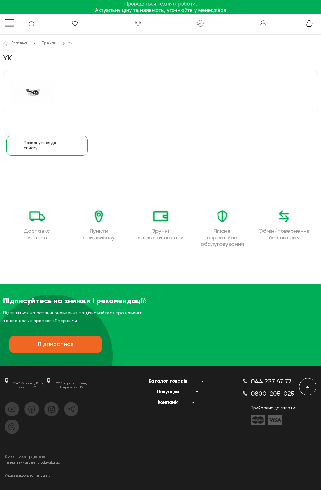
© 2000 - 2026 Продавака (25, 457)
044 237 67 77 (271, 382)
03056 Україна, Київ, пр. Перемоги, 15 (70, 385)
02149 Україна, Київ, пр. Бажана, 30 (28, 385)
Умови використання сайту (27, 475)
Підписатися (56, 344)
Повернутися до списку (40, 145)
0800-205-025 (272, 394)
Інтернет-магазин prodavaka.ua (32, 462)
